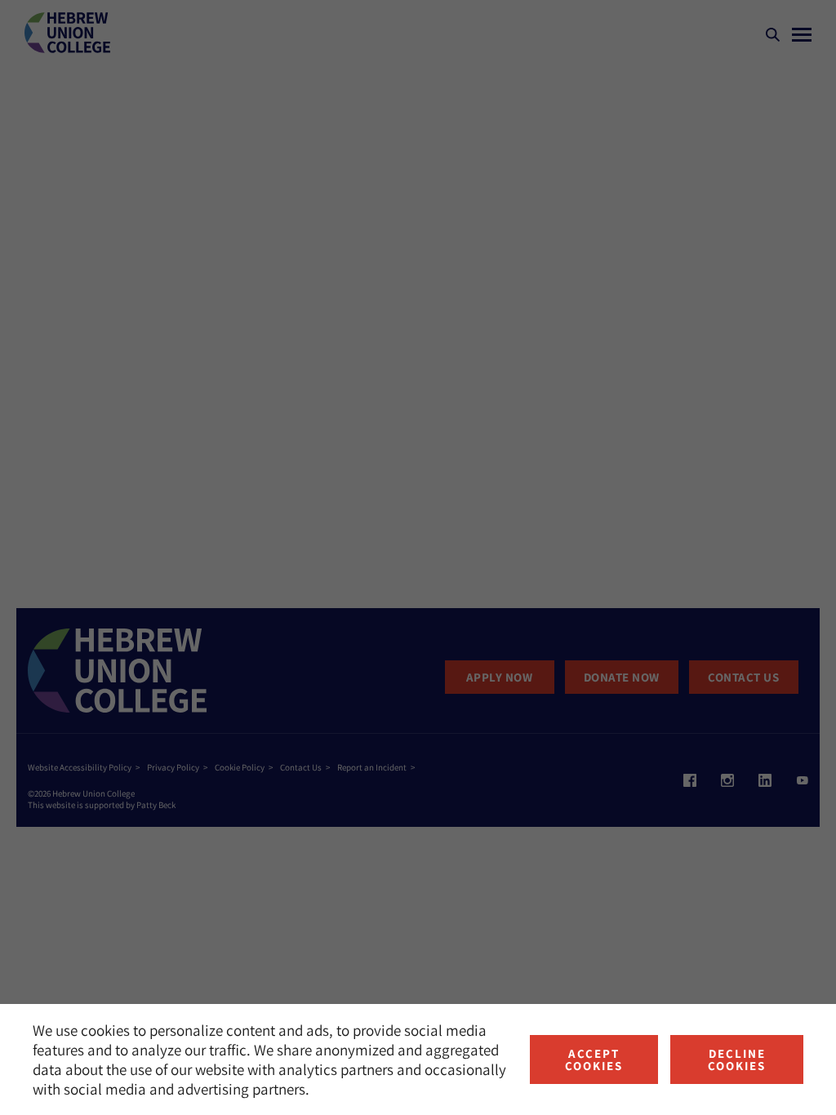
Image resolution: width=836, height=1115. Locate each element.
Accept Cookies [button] (594, 1059)
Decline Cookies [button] (737, 1059)
